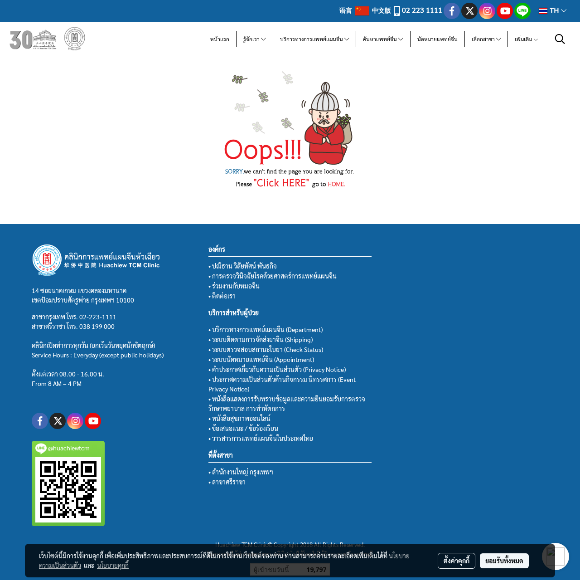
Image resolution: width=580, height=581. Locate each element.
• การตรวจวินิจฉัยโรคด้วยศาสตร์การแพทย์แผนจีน (272, 276)
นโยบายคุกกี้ (113, 565)
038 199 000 (97, 326)
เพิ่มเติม (524, 39)
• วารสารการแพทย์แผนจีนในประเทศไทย (260, 438)
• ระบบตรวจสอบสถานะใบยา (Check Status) (265, 349)
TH (554, 10)
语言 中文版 (366, 10)
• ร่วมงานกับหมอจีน (234, 286)
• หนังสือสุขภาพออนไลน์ (239, 418)
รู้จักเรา (252, 39)
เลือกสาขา (484, 39)
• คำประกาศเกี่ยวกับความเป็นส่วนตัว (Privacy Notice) (277, 369)
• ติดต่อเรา (222, 296)
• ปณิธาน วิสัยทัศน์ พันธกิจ (242, 266)
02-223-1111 (97, 316)
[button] (560, 39)
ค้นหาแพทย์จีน (380, 39)
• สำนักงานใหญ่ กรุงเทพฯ (240, 472)
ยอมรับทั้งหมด (504, 561)
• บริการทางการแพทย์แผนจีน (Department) (265, 329)
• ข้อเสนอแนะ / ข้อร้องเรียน (243, 428)
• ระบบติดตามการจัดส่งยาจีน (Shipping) (260, 339)
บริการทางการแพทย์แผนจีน (312, 39)
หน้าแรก (219, 39)
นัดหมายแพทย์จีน (437, 39)
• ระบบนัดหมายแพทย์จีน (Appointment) (261, 359)
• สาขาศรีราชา (227, 482)
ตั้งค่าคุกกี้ (456, 561)
